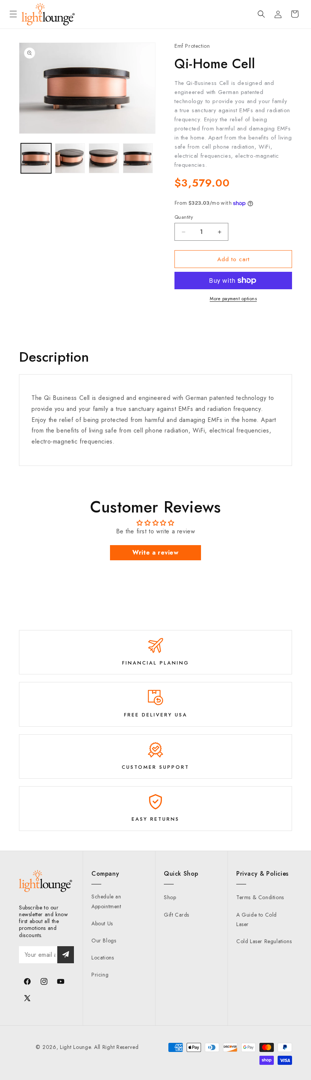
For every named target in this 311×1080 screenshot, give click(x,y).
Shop (170, 897)
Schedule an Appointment (106, 901)
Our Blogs (103, 940)
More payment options (233, 298)
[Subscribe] (65, 954)
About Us (102, 923)
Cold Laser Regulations (264, 941)
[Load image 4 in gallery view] (138, 158)
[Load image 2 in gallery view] (70, 158)
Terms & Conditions (260, 897)
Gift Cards (176, 915)
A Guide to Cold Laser (256, 919)
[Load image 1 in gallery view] (36, 158)
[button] (13, 14)
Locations (102, 957)
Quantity (183, 217)
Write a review (155, 552)
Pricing (99, 974)
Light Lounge (75, 1047)
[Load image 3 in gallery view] (104, 158)
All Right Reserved (116, 1047)
